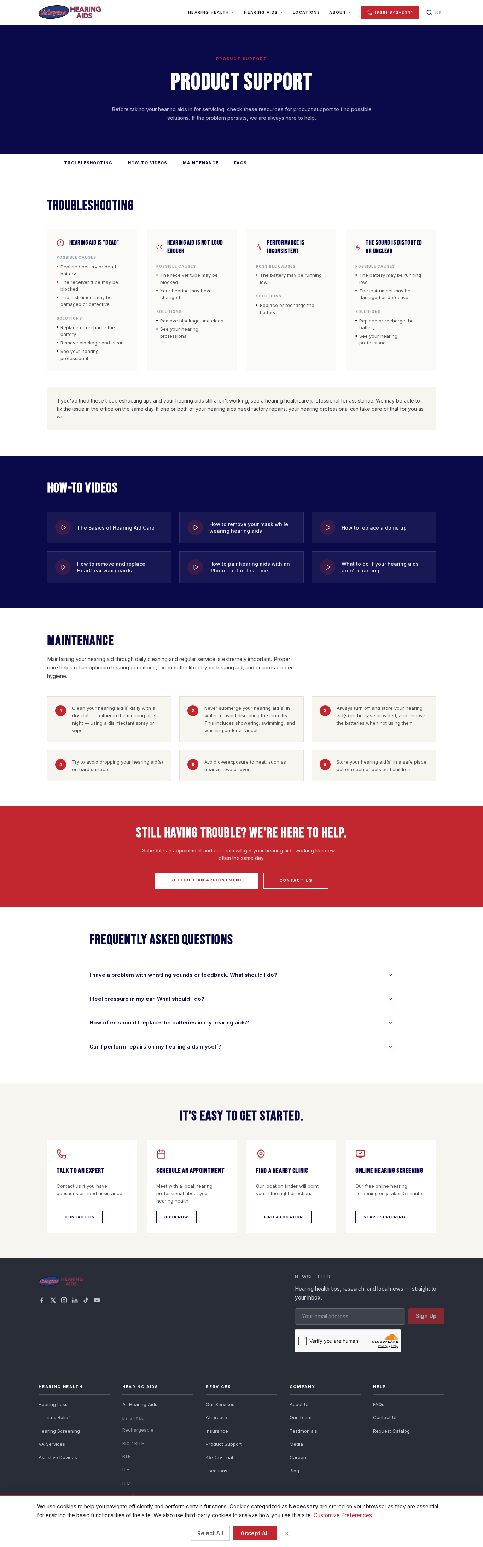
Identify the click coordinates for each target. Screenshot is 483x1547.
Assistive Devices (58, 1457)
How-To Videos (147, 162)
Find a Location (283, 1217)
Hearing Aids (261, 12)
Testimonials (303, 1431)
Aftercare (216, 1417)
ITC (126, 1483)
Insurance (217, 1431)
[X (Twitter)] (53, 1300)
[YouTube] (97, 1300)
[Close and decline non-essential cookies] (286, 1533)
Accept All (254, 1533)
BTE (126, 1456)
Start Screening (384, 1217)
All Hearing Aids (139, 1404)
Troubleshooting (88, 162)
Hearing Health (208, 12)
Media (296, 1444)
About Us (300, 1404)
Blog (294, 1470)
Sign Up (426, 1316)
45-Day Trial (219, 1457)
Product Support (224, 1444)
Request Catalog (391, 1431)
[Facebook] (42, 1300)
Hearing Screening (59, 1431)
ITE (125, 1469)
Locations (306, 12)
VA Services (52, 1444)
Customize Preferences (343, 1515)
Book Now (176, 1217)
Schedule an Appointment (206, 880)
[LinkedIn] (75, 1300)
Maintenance (201, 162)
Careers (299, 1457)
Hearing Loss (53, 1404)
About (337, 12)
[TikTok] (86, 1300)
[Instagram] (64, 1300)
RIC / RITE (133, 1443)
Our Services (220, 1404)
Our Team (301, 1417)
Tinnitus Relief (54, 1417)
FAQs (240, 162)
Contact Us (295, 880)
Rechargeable (137, 1430)
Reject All (210, 1533)
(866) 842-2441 (393, 12)
